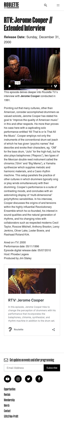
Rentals (7, 394)
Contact (7, 411)
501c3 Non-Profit (11, 416)
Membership (9, 400)
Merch (7, 405)
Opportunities (9, 389)
